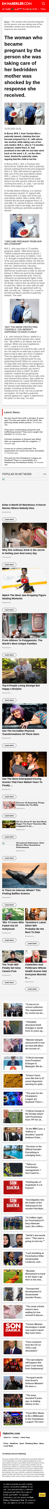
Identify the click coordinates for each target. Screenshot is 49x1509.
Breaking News (31, 1443)
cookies (23, 1487)
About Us (7, 1437)
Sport (21, 1443)
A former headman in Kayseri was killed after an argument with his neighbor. (22, 441)
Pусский (25, 9)
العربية (16, 9)
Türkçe (43, 9)
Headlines (14, 1443)
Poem (6, 1443)
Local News (8, 1446)
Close (42, 1495)
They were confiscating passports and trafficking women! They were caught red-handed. (23, 432)
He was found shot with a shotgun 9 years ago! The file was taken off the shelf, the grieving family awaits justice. (24, 421)
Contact (16, 1437)
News (41, 1443)
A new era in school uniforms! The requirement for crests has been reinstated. (24, 450)
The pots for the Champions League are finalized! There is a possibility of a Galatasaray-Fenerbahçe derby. (23, 461)
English (8, 9)
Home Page (25, 1437)
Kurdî (34, 9)
